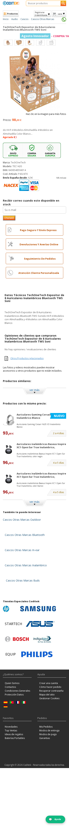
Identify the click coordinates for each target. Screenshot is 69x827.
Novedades (11, 726)
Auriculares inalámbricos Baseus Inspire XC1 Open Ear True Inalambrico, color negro (41, 455)
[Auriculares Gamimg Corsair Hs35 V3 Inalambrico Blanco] (8, 420)
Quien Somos (12, 683)
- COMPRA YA (45, 36)
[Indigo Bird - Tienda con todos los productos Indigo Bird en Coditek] (42, 639)
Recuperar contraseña (51, 690)
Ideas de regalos (14, 734)
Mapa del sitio (47, 694)
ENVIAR (9, 218)
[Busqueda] (63, 3)
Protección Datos (14, 694)
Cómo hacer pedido (50, 687)
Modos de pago (48, 734)
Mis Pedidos (46, 726)
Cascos (24, 19)
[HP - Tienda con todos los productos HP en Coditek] (10, 608)
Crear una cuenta (48, 683)
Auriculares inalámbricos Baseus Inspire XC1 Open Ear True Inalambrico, (41, 445)
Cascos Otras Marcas (42, 19)
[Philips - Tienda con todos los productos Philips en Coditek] (37, 654)
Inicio (6, 19)
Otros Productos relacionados (27, 358)
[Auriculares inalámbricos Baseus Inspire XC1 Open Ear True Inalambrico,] (8, 449)
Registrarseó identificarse (41, 13)
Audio (14, 19)
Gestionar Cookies (49, 698)
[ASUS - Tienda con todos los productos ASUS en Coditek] (40, 624)
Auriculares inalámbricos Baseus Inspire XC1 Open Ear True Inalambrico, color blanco (41, 484)
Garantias (44, 738)
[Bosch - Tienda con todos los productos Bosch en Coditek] (17, 639)
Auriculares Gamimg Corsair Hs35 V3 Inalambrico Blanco (39, 416)
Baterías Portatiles (15, 738)
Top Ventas (11, 730)
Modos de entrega (49, 730)
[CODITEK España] (11, 3)
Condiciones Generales (17, 690)
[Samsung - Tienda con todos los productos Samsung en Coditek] (38, 608)
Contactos (10, 687)
